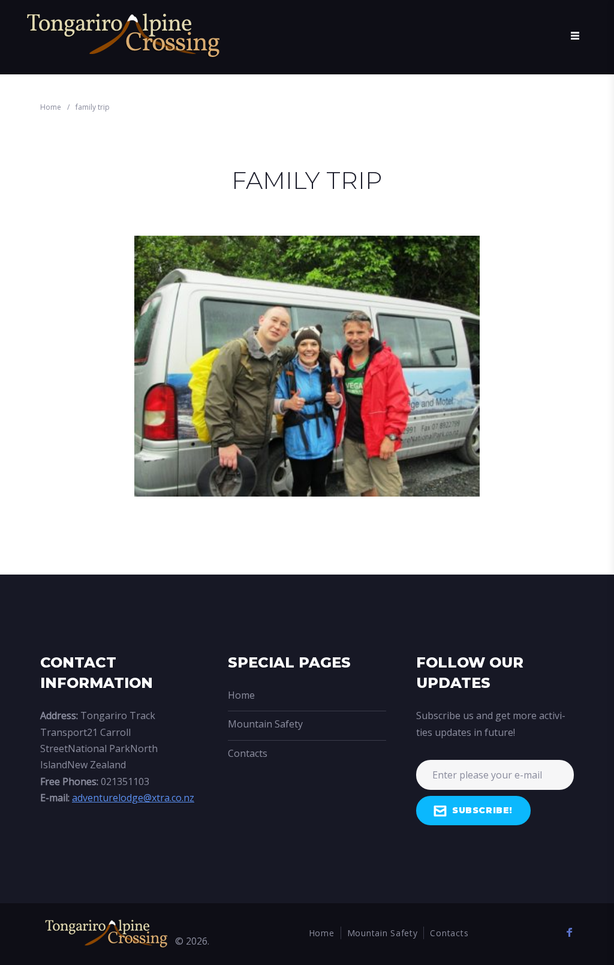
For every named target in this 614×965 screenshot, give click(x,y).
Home (50, 107)
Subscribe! (482, 810)
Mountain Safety (265, 723)
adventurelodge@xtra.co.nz (133, 797)
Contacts (247, 753)
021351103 (125, 781)
